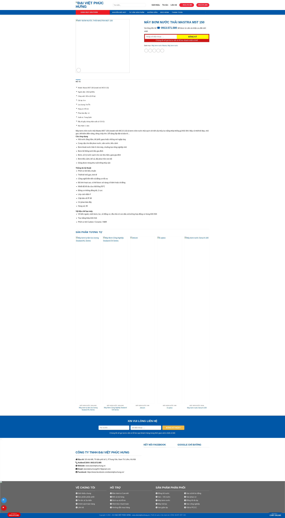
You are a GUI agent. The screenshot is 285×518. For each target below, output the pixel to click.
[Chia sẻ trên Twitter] (150, 50)
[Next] (209, 325)
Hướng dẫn (152, 12)
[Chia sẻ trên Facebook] (146, 50)
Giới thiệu (156, 5)
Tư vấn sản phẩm (136, 12)
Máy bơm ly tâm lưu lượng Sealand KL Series (88, 409)
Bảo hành (164, 12)
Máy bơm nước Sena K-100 (197, 408)
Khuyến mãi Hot (119, 12)
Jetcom (142, 408)
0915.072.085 (14, 514)
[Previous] (75, 325)
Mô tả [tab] (78, 81)
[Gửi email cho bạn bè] (154, 50)
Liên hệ (174, 5)
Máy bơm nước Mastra (159, 45)
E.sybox (169, 408)
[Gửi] (144, 5)
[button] (93, 12)
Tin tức (165, 5)
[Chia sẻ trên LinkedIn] (162, 50)
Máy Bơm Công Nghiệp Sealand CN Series (115, 409)
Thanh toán (177, 12)
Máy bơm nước (173, 45)
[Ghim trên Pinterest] (158, 50)
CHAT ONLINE (275, 514)
